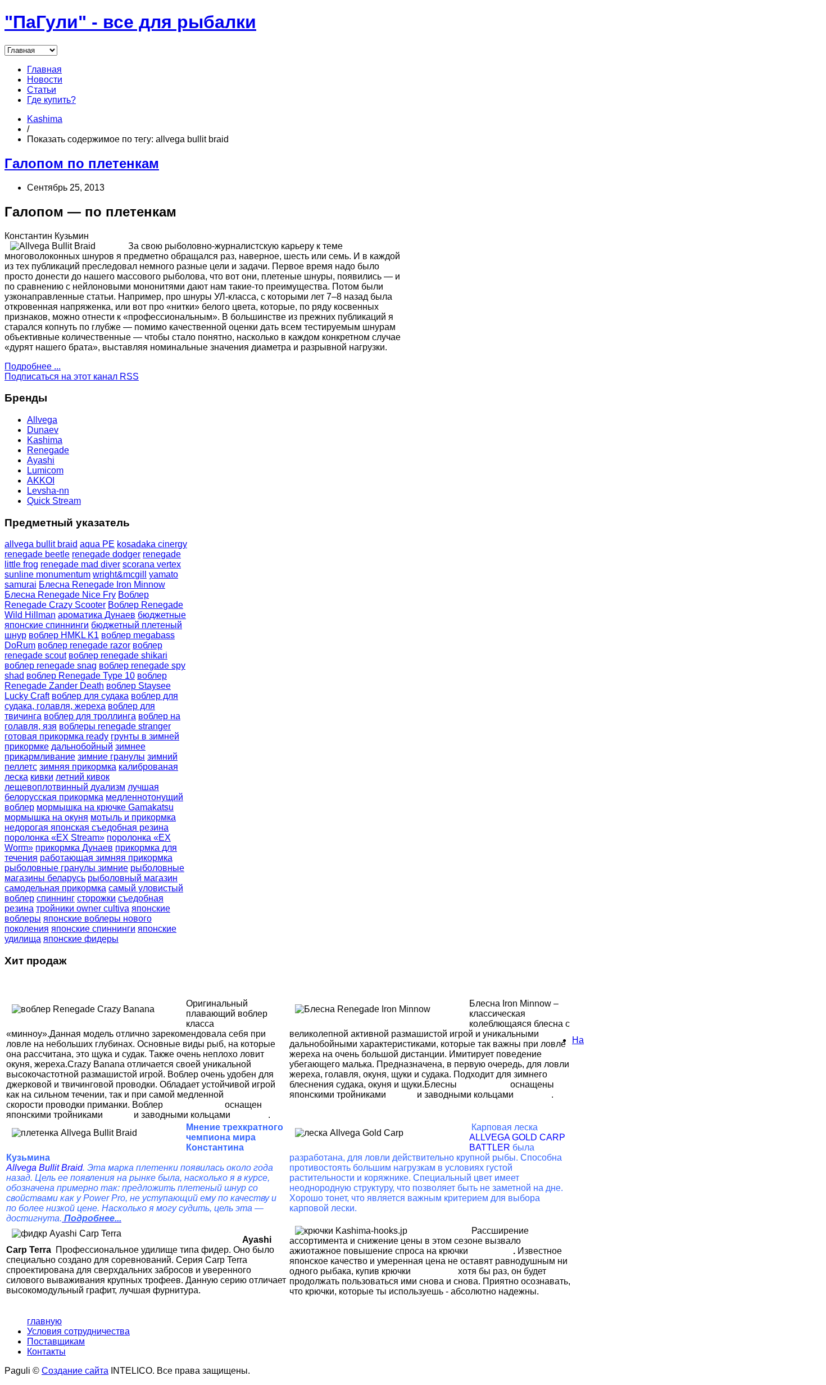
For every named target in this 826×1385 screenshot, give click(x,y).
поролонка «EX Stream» (54, 837)
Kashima (44, 119)
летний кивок (83, 777)
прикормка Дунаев (74, 847)
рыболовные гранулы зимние (66, 868)
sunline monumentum (47, 574)
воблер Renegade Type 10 (80, 675)
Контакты (46, 1351)
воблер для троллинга (90, 716)
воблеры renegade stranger (115, 726)
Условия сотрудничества (78, 1331)
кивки (41, 777)
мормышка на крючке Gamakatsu (105, 807)
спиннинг (56, 898)
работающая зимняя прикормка (106, 858)
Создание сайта (75, 1370)
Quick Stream (54, 501)
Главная (44, 69)
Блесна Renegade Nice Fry (60, 594)
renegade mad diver (80, 564)
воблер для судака (90, 696)
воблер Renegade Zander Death (85, 681)
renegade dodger (106, 554)
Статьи (41, 89)
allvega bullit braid (41, 544)
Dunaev (42, 430)
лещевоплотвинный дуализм (64, 787)
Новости (44, 79)
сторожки (96, 898)
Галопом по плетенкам (81, 163)
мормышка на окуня (46, 817)
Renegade (48, 450)
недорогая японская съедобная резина (86, 827)
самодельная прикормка (55, 888)
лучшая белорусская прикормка (81, 792)
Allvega (42, 420)
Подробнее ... (32, 366)
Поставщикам (56, 1341)
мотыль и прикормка (133, 817)
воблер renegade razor (84, 645)
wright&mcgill (120, 574)
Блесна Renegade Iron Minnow (102, 584)
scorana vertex (151, 564)
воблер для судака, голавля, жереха (91, 701)
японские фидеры (81, 939)
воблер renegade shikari (118, 655)
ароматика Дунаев (96, 615)
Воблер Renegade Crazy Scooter (76, 600)
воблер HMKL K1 (64, 635)
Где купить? (51, 100)
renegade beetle (37, 554)
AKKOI (41, 480)
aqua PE (97, 544)
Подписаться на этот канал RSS (71, 376)
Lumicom (45, 470)
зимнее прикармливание (75, 751)
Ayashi (41, 460)
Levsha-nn (48, 490)
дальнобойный (82, 746)
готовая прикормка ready (56, 736)
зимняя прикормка (77, 767)
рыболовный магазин (133, 878)
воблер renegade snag (50, 665)
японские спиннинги (93, 928)
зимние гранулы (111, 756)
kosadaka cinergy (152, 544)
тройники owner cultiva (82, 908)
